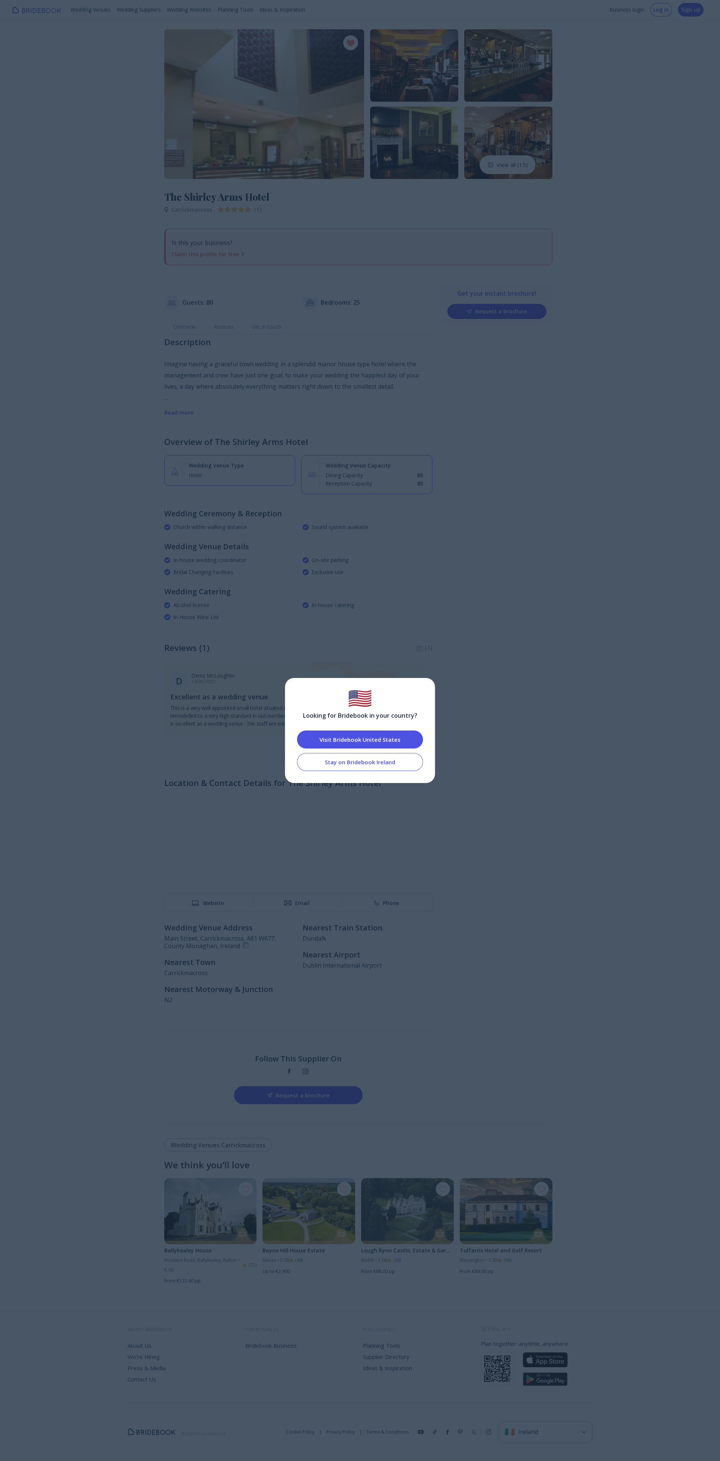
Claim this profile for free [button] (205, 254)
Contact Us (142, 1379)
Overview (184, 326)
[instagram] (305, 1071)
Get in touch (266, 326)
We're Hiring (144, 1356)
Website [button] (213, 902)
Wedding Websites (189, 9)
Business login (626, 9)
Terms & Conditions (387, 1432)
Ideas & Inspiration (282, 9)
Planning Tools (236, 9)
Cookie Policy (300, 1432)
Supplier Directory (386, 1356)
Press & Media (147, 1368)
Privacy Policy (340, 1432)
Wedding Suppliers (139, 9)
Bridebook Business (271, 1345)
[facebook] (289, 1071)
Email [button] (302, 902)
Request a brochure (501, 311)
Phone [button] (391, 902)
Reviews (224, 326)
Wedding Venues (90, 9)
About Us (140, 1345)
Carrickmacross (191, 209)
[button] (177, 104)
